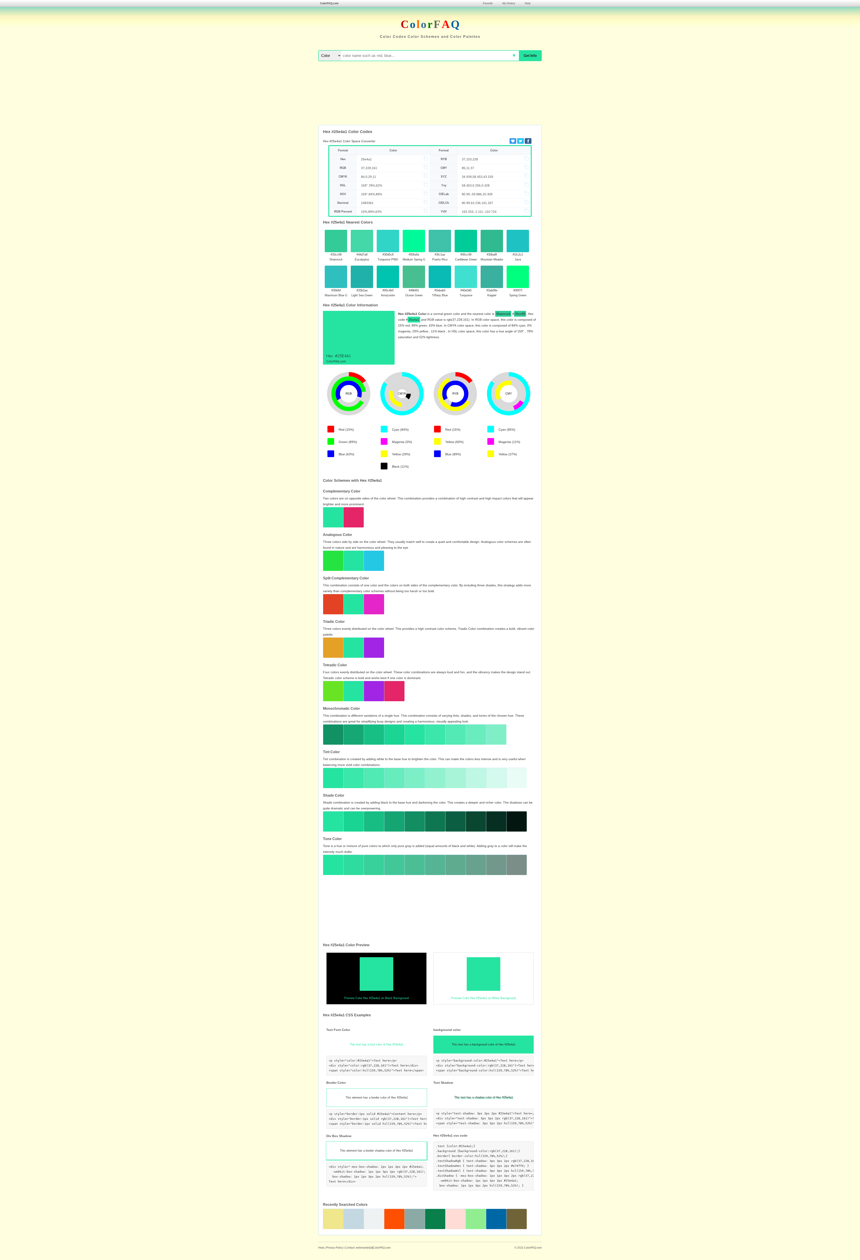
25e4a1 (366, 159)
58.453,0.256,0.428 (476, 185)
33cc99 (520, 314)
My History (508, 3)
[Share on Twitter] (520, 141)
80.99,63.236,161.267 (477, 203)
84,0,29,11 (368, 176)
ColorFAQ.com (329, 3)
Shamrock (503, 314)
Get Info (530, 56)
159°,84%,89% (371, 194)
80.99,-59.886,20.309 (477, 194)
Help (528, 3)
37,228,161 (369, 168)
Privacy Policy (334, 1247)
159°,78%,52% (371, 185)
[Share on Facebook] (528, 141)
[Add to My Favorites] (513, 141)
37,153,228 (470, 159)
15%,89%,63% (371, 211)
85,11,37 (468, 168)
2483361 (367, 203)
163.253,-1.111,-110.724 (479, 211)
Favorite (488, 3)
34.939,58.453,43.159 (477, 176)
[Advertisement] (430, 93)
